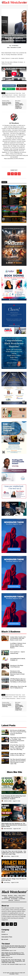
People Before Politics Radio (14, 35)
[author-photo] (2, 801)
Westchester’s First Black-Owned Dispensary (16, 666)
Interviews (19, 33)
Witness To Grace (21, 96)
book (23, 93)
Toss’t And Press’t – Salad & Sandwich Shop (17, 652)
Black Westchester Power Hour (13, 93)
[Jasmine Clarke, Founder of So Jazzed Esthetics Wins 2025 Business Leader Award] (5, 638)
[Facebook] (8, 173)
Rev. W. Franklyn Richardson (8, 96)
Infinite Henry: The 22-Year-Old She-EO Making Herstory (18, 687)
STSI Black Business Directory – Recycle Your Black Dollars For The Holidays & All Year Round (18, 680)
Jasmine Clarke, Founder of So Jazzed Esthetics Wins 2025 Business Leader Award (18, 638)
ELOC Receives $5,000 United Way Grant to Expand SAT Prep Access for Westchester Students (18, 732)
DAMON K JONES (8, 801)
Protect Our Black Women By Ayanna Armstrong (6, 103)
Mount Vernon (22, 95)
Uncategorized (5, 950)
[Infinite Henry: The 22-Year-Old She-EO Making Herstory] (5, 687)
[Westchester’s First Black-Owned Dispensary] (5, 666)
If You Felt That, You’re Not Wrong (10, 964)
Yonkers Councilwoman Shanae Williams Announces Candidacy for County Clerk (19, 105)
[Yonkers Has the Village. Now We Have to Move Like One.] (5, 754)
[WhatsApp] (19, 173)
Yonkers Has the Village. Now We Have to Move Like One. (17, 754)
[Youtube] (15, 924)
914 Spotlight (8, 33)
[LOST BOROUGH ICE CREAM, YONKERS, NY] (5, 659)
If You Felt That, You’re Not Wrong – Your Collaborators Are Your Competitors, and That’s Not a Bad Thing (17, 747)
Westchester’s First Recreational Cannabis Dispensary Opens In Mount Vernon (17, 673)
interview (15, 95)
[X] (12, 173)
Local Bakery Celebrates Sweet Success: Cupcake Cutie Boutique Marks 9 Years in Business (18, 645)
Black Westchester (8, 828)
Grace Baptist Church (7, 95)
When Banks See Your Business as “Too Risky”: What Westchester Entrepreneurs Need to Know (18, 740)
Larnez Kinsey (7, 856)
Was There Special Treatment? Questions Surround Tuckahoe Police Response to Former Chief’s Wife (18, 761)
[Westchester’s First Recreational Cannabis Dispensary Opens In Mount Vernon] (5, 673)
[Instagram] (7, 924)
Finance (3, 957)
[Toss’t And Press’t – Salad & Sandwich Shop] (5, 652)
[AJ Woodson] (14, 117)
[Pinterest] (15, 173)
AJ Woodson (15, 45)
